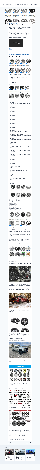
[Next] (34, 455)
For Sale (14, 23)
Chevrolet (10, 23)
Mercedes (20, 4)
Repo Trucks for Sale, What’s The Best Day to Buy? (9, 457)
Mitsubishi (25, 4)
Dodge (12, 23)
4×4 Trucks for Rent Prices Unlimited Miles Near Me (19, 457)
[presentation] (9, 452)
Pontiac (32, 4)
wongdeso (7, 459)
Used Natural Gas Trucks (29, 443)
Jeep (3, 4)
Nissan (27, 4)
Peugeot (30, 4)
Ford (16, 23)
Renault (36, 4)
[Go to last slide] (5, 455)
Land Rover (10, 4)
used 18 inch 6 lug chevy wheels (13, 439)
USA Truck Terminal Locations (11, 443)
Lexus (13, 4)
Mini (22, 4)
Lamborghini (7, 4)
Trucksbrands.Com (19, 26)
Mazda (18, 4)
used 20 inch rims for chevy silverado (20, 439)
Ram (34, 4)
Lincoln (15, 4)
